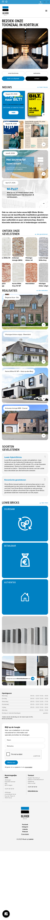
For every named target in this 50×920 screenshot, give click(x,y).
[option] (44, 2)
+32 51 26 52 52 (32, 787)
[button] (42, 10)
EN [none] (44, 2)
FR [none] (48, 2)
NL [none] (41, 2)
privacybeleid (28, 767)
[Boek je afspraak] (6, 914)
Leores (31, 839)
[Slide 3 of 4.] (25, 670)
